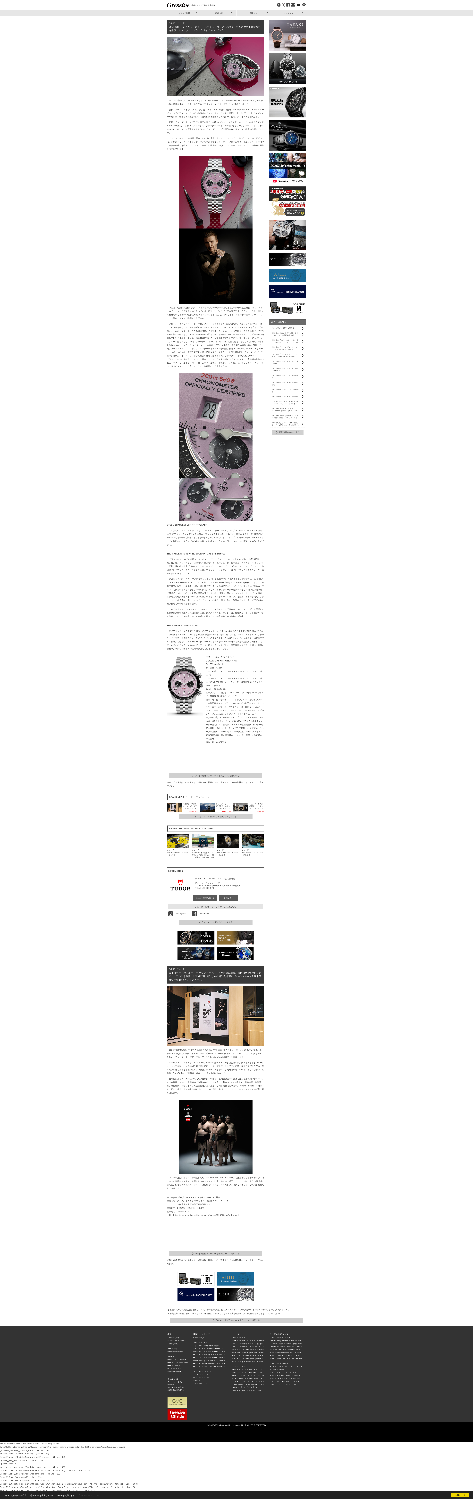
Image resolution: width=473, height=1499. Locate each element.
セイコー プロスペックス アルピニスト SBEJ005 (291, 1384)
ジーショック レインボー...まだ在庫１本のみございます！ (293, 1381)
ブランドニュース (238, 1338)
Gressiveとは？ (174, 1379)
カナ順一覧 (173, 1344)
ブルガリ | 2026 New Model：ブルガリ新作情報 (213, 1357)
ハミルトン (199, 1380)
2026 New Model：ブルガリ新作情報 (285, 391)
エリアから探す (175, 1368)
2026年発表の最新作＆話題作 (283, 328)
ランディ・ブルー (202, 1377)
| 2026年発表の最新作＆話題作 (207, 1346)
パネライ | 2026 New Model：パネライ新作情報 (213, 1351)
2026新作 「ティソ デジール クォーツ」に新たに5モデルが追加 (285, 348)
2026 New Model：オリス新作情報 (285, 397)
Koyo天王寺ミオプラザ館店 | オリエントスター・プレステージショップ (260, 1387)
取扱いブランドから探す (178, 1359)
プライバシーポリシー (88, 1495)
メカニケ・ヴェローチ (203, 1374)
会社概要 (171, 1384)
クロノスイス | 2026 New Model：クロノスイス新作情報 (217, 1349)
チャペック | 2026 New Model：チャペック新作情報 (215, 1360)
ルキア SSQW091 (278, 1369)
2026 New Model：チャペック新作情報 (285, 384)
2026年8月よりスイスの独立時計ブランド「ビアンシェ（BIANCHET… (285, 424)
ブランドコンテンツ (201, 1343)
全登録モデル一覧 (176, 1351)
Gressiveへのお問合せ (176, 1387)
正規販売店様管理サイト (177, 1390)
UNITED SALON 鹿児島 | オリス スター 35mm (251, 1369)
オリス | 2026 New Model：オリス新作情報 (212, 1363)
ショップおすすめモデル (279, 1363)
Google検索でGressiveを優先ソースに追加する (217, 776)
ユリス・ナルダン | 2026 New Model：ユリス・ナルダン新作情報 (220, 1354)
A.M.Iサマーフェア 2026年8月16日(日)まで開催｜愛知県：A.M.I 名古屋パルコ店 (302, 1350)
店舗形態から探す (176, 1371)
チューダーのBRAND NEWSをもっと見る (217, 817)
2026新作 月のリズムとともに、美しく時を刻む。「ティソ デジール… (286, 341)
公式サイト (228, 898)
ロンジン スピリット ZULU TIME (284, 1372)
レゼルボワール (201, 1383)
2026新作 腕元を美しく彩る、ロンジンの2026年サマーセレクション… (285, 410)
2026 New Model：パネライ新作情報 (285, 377)
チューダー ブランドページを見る (217, 922)
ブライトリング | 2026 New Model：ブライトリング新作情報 (218, 1366)
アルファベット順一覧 (177, 1341)
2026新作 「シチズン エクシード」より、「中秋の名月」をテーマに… (285, 355)
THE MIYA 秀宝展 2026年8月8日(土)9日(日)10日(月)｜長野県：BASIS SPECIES (302, 1344)
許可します (460, 1495)
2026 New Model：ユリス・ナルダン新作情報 (285, 369)
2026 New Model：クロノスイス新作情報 (285, 362)
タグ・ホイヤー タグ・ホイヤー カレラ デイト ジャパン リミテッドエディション (302, 1378)
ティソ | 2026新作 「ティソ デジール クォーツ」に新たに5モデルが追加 (261, 1347)
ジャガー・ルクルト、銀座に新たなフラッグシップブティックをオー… (285, 402)
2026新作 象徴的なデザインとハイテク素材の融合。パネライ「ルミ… (285, 417)
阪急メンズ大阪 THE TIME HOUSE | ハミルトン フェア (255, 1390)
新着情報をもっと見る (289, 432)
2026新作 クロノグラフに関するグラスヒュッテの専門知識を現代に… (285, 334)
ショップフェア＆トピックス (281, 1338)
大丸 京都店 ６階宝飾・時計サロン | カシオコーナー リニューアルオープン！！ (265, 1378)
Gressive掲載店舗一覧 (205, 898)
